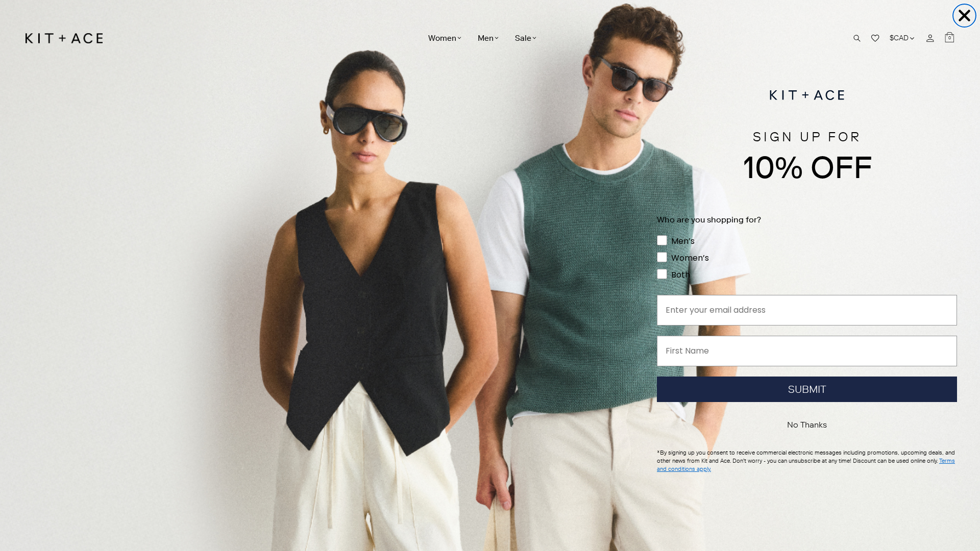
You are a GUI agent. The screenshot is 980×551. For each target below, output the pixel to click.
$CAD (903, 38)
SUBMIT (807, 389)
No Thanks (807, 425)
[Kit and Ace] (68, 38)
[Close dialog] (964, 15)
